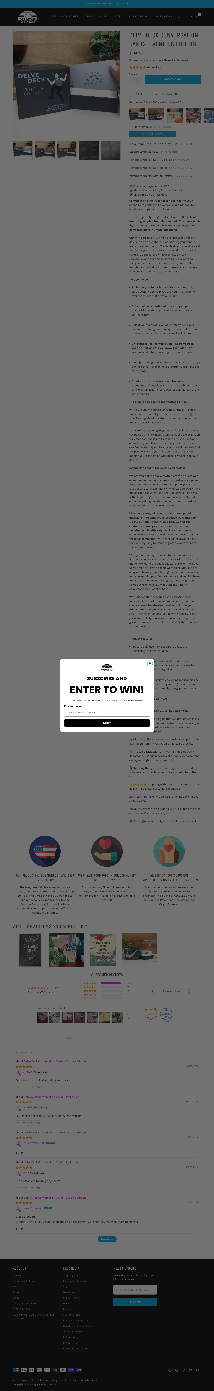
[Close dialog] (150, 663)
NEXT (107, 723)
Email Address (72, 706)
